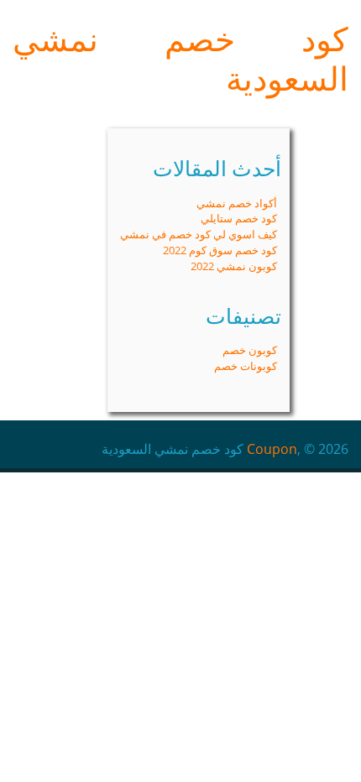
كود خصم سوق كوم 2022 (220, 250)
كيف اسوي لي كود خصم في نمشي (198, 234)
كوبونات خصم (245, 365)
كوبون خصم (249, 349)
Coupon (272, 449)
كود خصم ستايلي (239, 218)
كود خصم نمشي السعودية (180, 58)
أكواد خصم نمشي (236, 203)
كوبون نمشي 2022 (234, 266)
